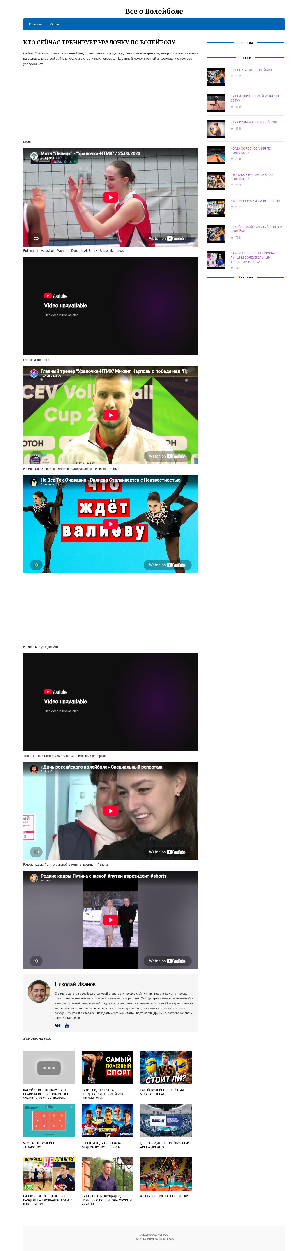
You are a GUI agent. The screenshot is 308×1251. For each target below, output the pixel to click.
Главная (35, 24)
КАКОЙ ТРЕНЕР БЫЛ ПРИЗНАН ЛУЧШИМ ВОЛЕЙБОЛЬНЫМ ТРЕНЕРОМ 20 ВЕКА (253, 257)
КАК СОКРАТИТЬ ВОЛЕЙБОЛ (251, 70)
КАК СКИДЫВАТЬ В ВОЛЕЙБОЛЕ (254, 122)
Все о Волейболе (154, 11)
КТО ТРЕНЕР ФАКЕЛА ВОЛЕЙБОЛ (255, 201)
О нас (54, 24)
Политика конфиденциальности (154, 1239)
